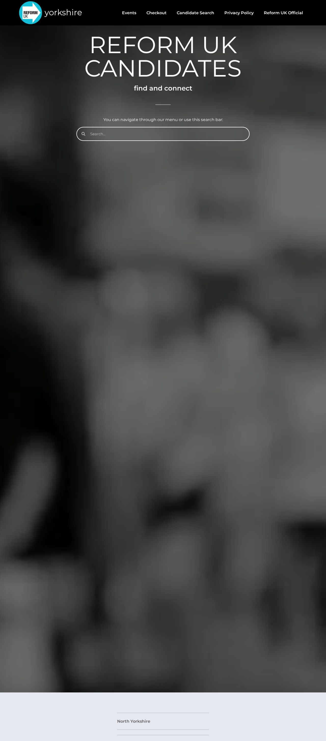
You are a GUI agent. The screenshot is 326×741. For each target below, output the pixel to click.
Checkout (156, 12)
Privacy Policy (239, 12)
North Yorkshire (133, 721)
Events (129, 12)
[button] (163, 721)
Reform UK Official (283, 12)
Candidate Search (195, 12)
